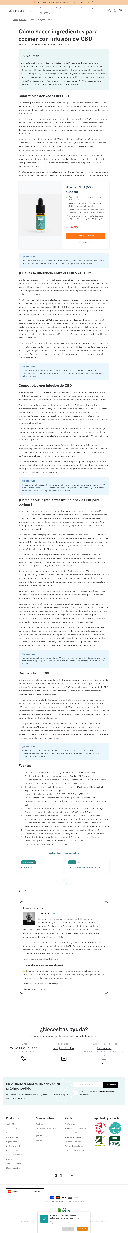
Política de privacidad (72, 1201)
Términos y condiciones (57, 1201)
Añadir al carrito (86, 236)
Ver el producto (85, 243)
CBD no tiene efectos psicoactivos (53, 300)
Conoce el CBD (71, 1133)
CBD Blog (23, 20)
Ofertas (9, 1159)
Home (15, 20)
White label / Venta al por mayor (46, 1130)
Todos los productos (15, 1163)
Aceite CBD (11, 1124)
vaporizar (67, 405)
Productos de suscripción (75, 1128)
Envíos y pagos (71, 1124)
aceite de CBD (82, 448)
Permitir (82, 1228)
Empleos (39, 1124)
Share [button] (24, 891)
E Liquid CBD (12, 1150)
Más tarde (68, 1228)
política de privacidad (105, 1091)
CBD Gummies (12, 1133)
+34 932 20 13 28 (40, 989)
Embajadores (41, 1140)
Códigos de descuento (74, 1142)
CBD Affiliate (41, 1136)
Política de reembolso (74, 1146)
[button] (43, 7)
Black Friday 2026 (14, 1168)
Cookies (82, 1201)
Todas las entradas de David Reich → (41, 959)
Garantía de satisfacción (75, 1150)
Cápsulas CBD (12, 1128)
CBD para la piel (13, 1146)
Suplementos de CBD (15, 1142)
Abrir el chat (104, 1048)
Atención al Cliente (73, 1137)
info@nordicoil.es (60, 983)
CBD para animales (14, 1155)
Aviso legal (46, 1201)
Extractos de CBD (13, 1137)
